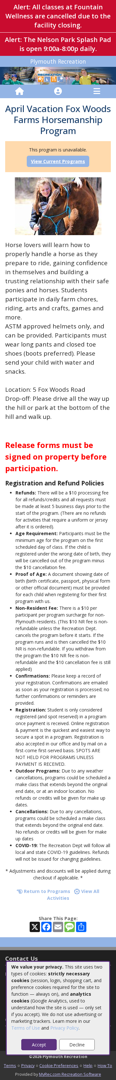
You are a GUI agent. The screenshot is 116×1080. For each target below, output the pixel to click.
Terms (10, 1065)
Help (87, 1065)
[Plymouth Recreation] (58, 75)
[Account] (58, 91)
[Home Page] (19, 91)
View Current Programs (58, 161)
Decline (77, 1045)
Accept (39, 1045)
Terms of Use (25, 1028)
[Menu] (96, 91)
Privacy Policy (64, 1028)
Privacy (27, 1065)
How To (105, 1065)
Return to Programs (46, 891)
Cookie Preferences (58, 1065)
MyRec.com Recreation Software (70, 1074)
